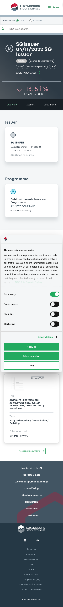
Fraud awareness (32, 590)
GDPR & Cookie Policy (28, 282)
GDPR (31, 570)
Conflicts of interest (31, 585)
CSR (31, 565)
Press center (31, 560)
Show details (45, 337)
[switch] (54, 304)
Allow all (31, 346)
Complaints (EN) (31, 580)
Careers (30, 555)
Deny (31, 365)
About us (31, 550)
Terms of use (31, 575)
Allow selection (31, 356)
